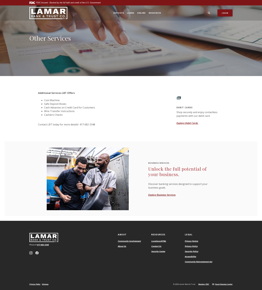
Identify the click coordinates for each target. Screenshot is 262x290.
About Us (122, 246)
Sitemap (45, 284)
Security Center (158, 251)
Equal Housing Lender (224, 284)
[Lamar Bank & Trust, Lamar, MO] (48, 13)
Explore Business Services (162, 195)
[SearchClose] (209, 13)
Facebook (37, 252)
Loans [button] (130, 13)
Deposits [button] (118, 13)
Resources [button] (155, 13)
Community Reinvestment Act (198, 261)
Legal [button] (189, 234)
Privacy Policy (191, 246)
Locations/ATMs (158, 241)
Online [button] (141, 13)
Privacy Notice (191, 241)
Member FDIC (203, 284)
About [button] (122, 234)
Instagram (30, 252)
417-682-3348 (43, 245)
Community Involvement (129, 241)
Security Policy (191, 251)
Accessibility (190, 256)
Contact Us (156, 246)
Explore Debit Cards (187, 123)
